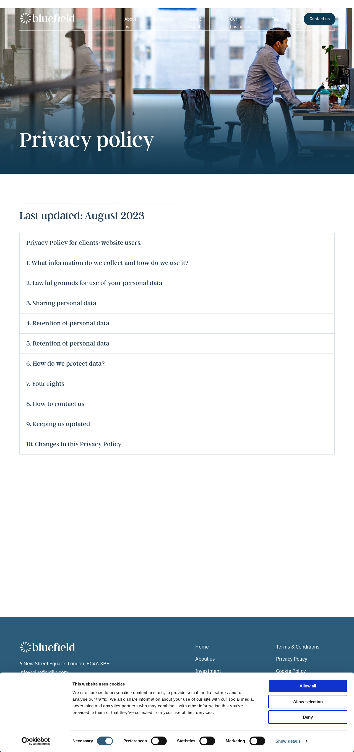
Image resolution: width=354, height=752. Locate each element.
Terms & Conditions (297, 646)
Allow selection (308, 701)
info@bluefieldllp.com (43, 672)
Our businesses (241, 22)
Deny (308, 717)
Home (202, 646)
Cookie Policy (291, 670)
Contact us (319, 18)
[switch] (159, 741)
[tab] (177, 243)
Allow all (308, 686)
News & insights (195, 22)
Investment (164, 22)
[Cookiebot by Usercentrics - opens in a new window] (36, 741)
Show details (288, 741)
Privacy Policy (291, 658)
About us (130, 22)
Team (275, 22)
